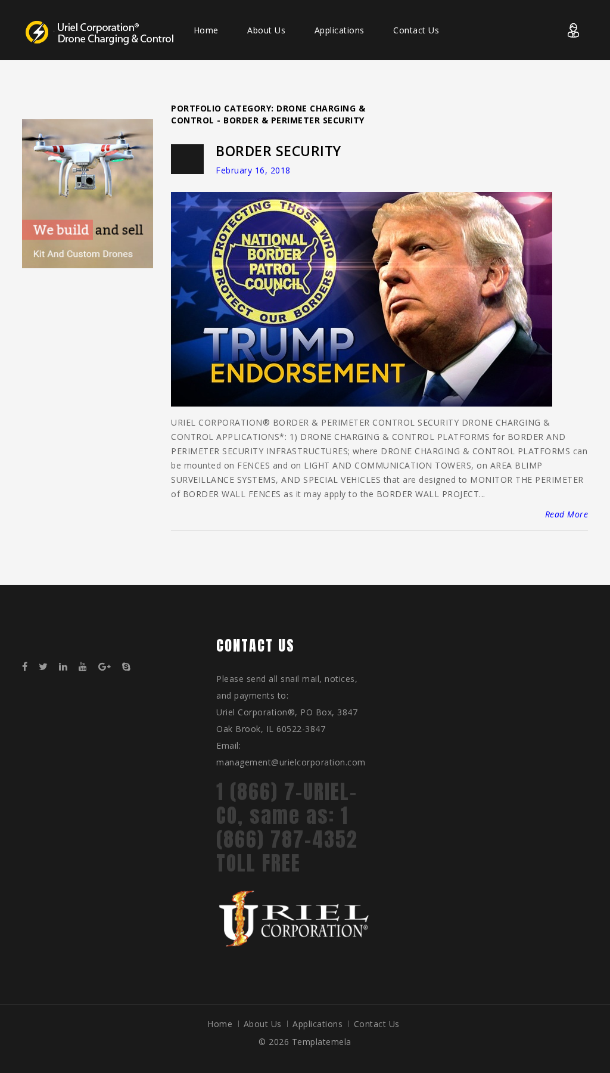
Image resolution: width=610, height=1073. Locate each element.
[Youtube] (87, 667)
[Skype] (130, 667)
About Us (266, 30)
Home (206, 30)
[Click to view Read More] (347, 300)
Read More (567, 514)
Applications (340, 30)
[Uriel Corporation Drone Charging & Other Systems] (102, 32)
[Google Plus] (109, 667)
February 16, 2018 (253, 170)
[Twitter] (48, 667)
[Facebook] (29, 667)
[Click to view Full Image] (376, 300)
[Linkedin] (67, 667)
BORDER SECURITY (278, 151)
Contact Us (416, 30)
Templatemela (321, 1041)
